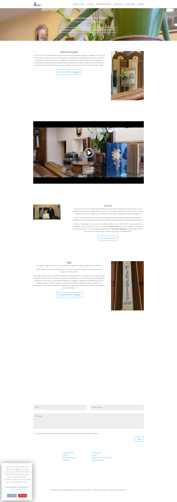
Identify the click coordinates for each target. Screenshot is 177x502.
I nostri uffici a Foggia (69, 72)
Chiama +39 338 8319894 (103, 30)
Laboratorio (118, 4)
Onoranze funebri (39, 55)
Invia (139, 439)
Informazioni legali (98, 460)
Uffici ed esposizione (103, 4)
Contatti (141, 4)
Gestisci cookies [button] (17, 489)
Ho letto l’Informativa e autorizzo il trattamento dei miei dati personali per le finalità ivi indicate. (67, 433)
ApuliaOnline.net (121, 490)
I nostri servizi (130, 4)
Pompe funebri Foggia (69, 294)
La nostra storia (108, 238)
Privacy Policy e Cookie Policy (101, 458)
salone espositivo (100, 226)
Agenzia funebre (79, 4)
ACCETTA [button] (12, 496)
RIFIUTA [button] (22, 496)
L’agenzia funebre (68, 453)
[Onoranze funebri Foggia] (37, 4)
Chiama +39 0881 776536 (74, 30)
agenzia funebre (106, 211)
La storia (90, 4)
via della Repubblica (60, 58)
